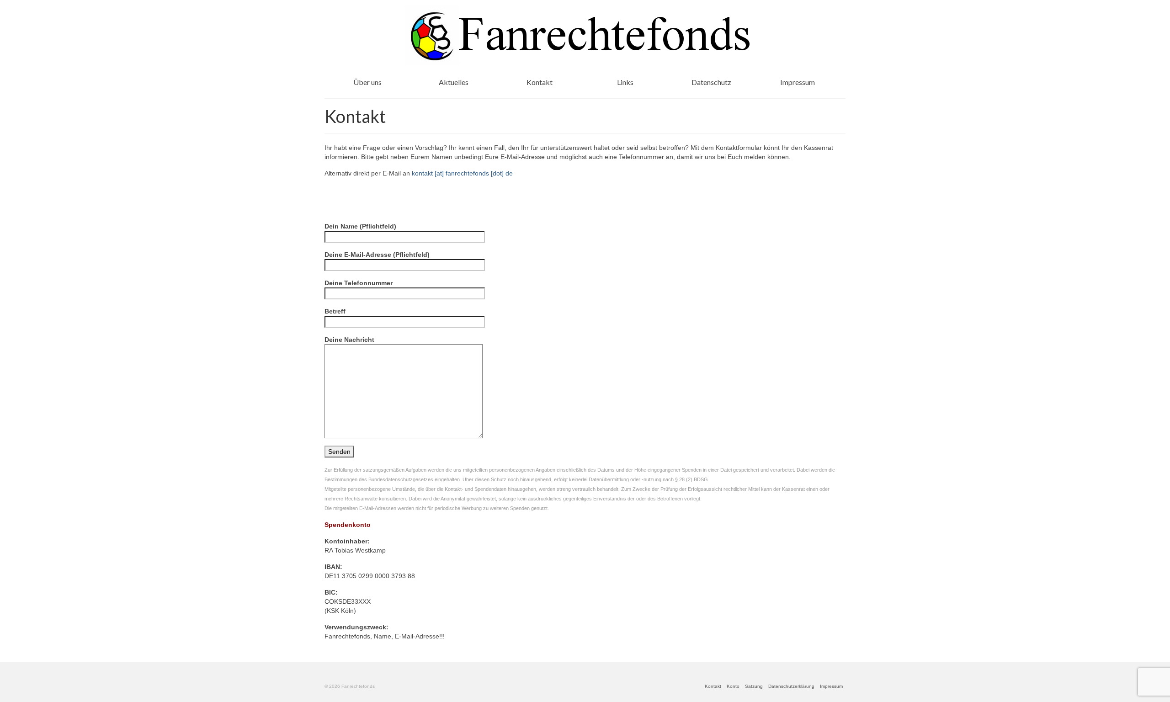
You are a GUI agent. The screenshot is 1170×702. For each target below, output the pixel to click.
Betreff (335, 311)
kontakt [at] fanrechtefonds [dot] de (462, 173)
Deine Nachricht (349, 339)
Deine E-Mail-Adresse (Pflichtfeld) (377, 254)
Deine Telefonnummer (358, 283)
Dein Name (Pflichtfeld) (360, 226)
